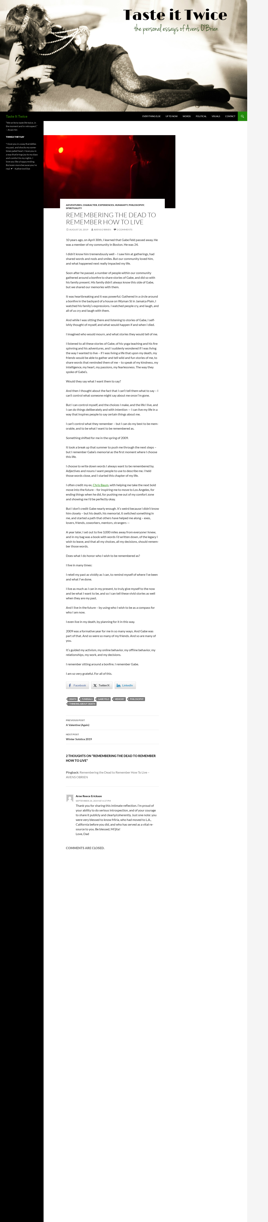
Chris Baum (100, 485)
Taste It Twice (16, 116)
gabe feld (103, 699)
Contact (230, 116)
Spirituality (74, 208)
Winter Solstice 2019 (79, 737)
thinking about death (82, 703)
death (72, 699)
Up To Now (172, 116)
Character (90, 205)
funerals (87, 699)
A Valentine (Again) (77, 723)
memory (119, 699)
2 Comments (124, 229)
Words (187, 116)
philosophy (137, 699)
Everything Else (151, 116)
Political (201, 116)
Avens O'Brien (102, 229)
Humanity (121, 205)
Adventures (74, 205)
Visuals (216, 116)
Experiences (106, 205)
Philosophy (136, 205)
